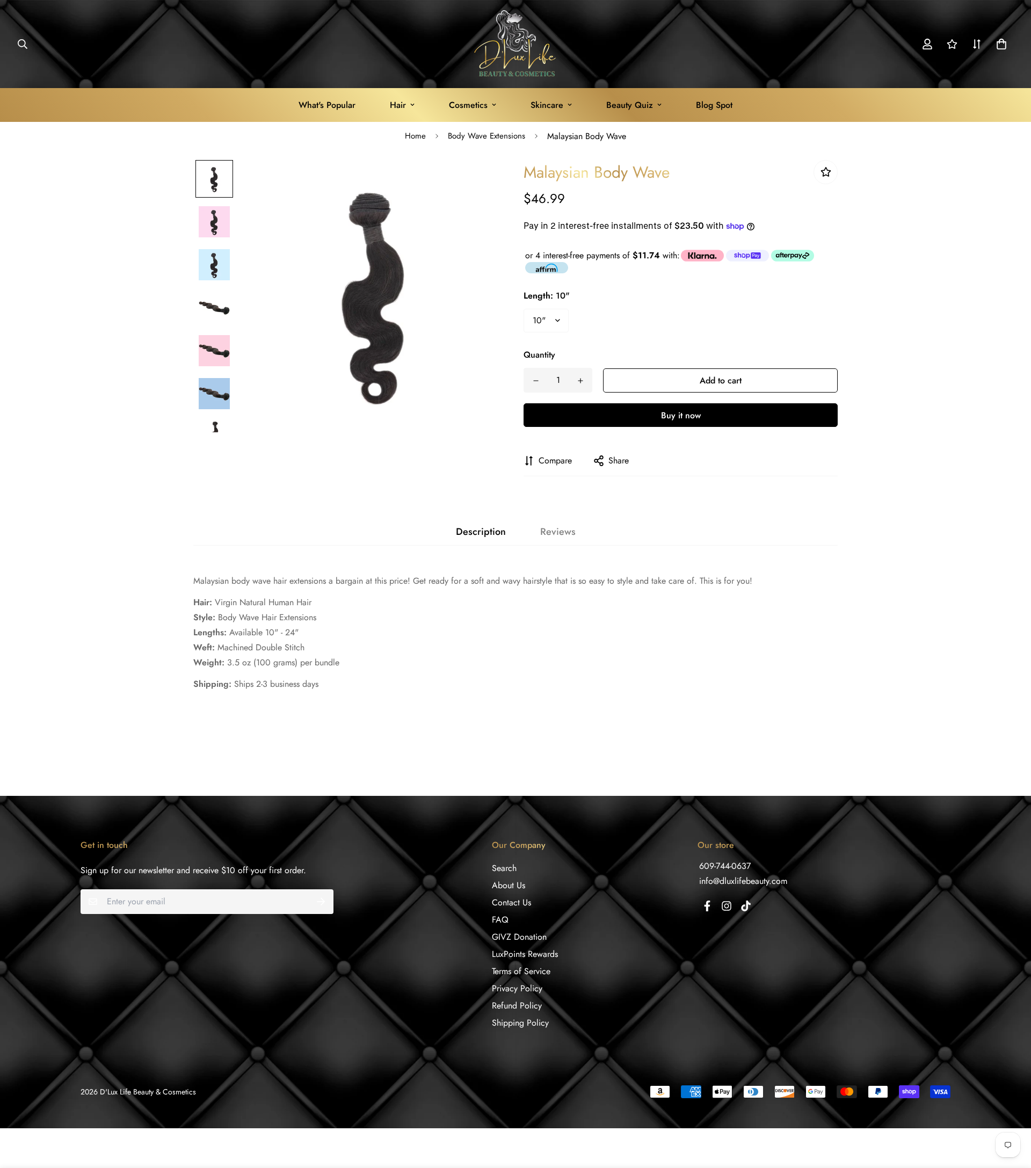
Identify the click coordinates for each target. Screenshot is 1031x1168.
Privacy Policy (517, 988)
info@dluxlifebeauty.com (743, 881)
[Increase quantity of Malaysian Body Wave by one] (580, 380)
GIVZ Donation (519, 937)
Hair (398, 105)
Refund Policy (517, 1005)
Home (415, 136)
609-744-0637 (725, 866)
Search (504, 868)
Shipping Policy (520, 1023)
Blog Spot (714, 105)
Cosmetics (468, 105)
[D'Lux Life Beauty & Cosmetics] (515, 44)
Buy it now (681, 415)
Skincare (547, 105)
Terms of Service (521, 971)
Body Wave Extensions (486, 136)
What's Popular (327, 105)
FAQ (500, 919)
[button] (999, 44)
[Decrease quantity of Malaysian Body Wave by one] (535, 380)
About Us (508, 885)
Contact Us (511, 902)
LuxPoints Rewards (525, 954)
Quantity (539, 355)
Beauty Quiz (629, 105)
